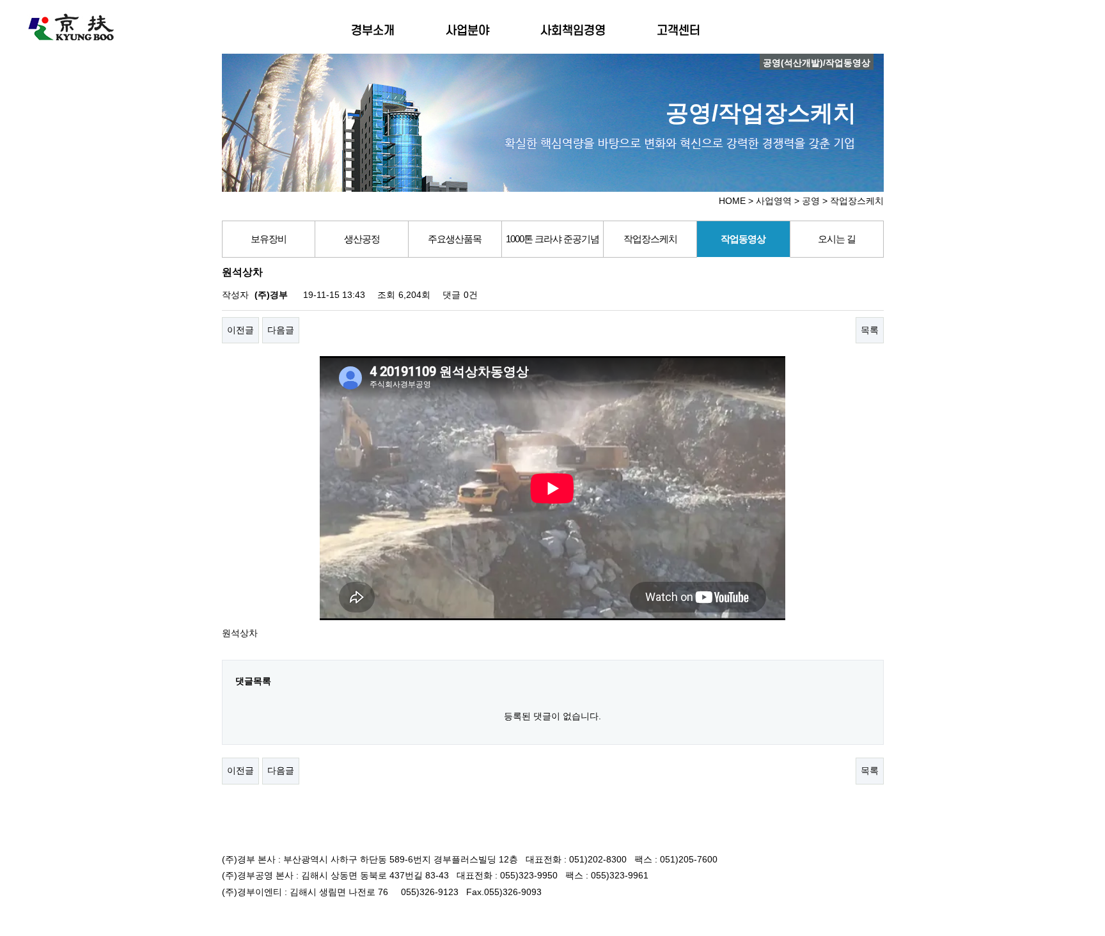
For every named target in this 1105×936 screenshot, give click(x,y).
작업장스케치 (650, 238)
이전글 (240, 330)
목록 (870, 330)
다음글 (280, 330)
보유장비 (268, 238)
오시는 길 (837, 238)
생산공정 (362, 238)
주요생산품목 (455, 238)
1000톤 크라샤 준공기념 (552, 238)
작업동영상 (743, 238)
